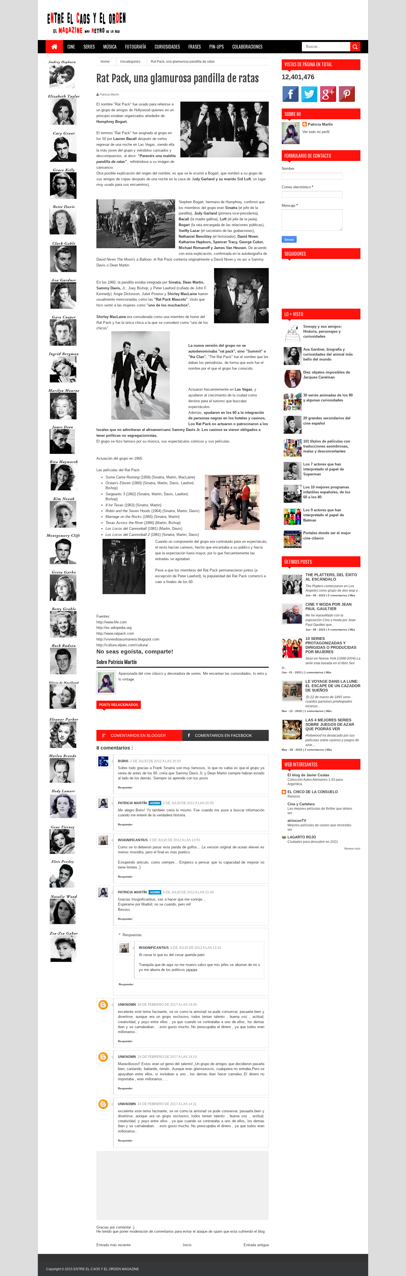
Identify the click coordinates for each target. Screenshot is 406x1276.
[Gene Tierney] (62, 855)
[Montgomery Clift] (63, 565)
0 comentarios (337, 595)
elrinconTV (297, 821)
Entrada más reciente (113, 1245)
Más (352, 595)
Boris (123, 761)
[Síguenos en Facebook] (290, 102)
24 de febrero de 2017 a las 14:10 (167, 1057)
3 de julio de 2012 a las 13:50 (174, 840)
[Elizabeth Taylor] (63, 126)
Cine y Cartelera (301, 804)
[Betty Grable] (63, 639)
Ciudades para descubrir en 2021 (313, 842)
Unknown (127, 1005)
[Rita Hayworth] (63, 492)
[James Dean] (62, 455)
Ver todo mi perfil (315, 132)
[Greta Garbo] (63, 602)
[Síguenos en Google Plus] (328, 102)
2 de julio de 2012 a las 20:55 (188, 803)
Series (89, 46)
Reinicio (294, 796)
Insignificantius (133, 840)
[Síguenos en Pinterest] (347, 102)
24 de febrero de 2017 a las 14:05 (167, 1005)
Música (110, 46)
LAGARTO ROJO (302, 837)
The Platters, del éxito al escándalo (331, 577)
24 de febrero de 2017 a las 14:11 (167, 1104)
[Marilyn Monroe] (63, 421)
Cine (71, 46)
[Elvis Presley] (62, 890)
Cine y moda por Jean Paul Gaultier (328, 606)
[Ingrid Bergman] (63, 384)
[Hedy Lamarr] (63, 821)
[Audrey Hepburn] (62, 90)
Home (105, 61)
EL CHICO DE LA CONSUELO (313, 792)
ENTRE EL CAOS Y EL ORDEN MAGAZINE (106, 1269)
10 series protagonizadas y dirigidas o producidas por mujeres (330, 645)
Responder (125, 787)
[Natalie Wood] (63, 927)
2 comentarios (314, 749)
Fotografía (135, 46)
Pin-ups (216, 46)
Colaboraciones (247, 46)
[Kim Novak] (63, 529)
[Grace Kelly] (63, 200)
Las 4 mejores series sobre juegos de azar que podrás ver (329, 724)
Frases (194, 46)
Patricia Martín (132, 803)
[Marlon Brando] (62, 784)
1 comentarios (313, 672)
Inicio (187, 1245)
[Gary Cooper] (63, 347)
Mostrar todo (352, 848)
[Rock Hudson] (63, 676)
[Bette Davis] (63, 237)
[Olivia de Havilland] (63, 712)
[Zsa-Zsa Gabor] (63, 963)
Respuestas (132, 935)
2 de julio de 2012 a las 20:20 (155, 761)
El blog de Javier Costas (308, 775)
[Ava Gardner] (63, 310)
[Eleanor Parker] (63, 749)
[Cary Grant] (63, 163)
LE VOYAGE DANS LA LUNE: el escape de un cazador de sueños (332, 685)
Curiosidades (167, 46)
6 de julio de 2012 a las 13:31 (195, 948)
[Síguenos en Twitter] (309, 102)
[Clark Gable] (63, 273)
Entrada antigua (256, 1245)
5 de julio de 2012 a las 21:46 (188, 892)
